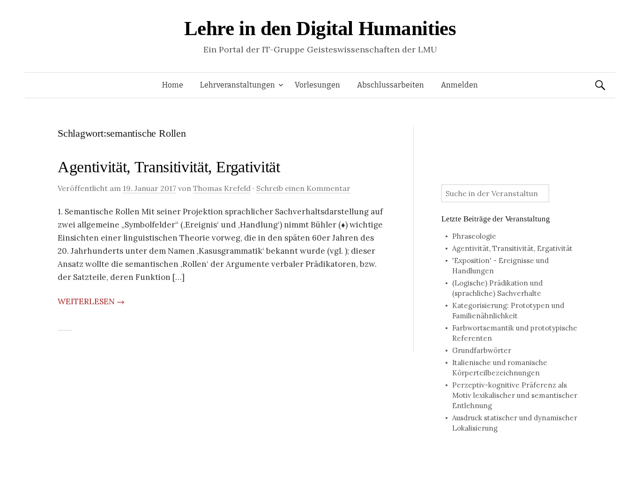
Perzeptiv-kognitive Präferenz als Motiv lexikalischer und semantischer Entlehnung (514, 395)
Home (172, 85)
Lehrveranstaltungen (237, 85)
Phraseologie (474, 236)
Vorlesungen (317, 85)
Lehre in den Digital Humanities (320, 28)
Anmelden (459, 85)
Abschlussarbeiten (390, 85)
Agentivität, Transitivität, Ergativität (169, 167)
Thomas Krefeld (222, 188)
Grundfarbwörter (481, 350)
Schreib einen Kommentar (303, 188)
